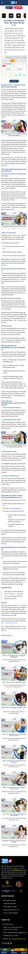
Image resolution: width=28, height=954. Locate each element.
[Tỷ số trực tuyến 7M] (14, 2)
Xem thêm (13, 81)
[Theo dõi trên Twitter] (8, 943)
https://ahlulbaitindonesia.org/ (17, 939)
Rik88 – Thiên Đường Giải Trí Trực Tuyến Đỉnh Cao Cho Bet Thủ (14, 788)
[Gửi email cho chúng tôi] (11, 943)
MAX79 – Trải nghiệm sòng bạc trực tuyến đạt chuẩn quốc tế (14, 656)
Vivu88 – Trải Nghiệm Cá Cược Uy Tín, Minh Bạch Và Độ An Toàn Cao (14, 735)
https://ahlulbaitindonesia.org (9, 623)
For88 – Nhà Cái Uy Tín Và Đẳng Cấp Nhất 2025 (14, 682)
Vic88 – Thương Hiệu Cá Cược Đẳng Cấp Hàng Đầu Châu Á (14, 761)
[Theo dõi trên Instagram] (5, 943)
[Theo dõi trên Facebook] (2, 943)
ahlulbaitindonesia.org (15, 508)
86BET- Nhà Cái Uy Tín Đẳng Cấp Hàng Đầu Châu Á (14, 708)
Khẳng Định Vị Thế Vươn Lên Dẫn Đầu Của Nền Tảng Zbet (14, 841)
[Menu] (2, 3)
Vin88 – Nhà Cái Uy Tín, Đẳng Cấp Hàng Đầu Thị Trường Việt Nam (14, 814)
